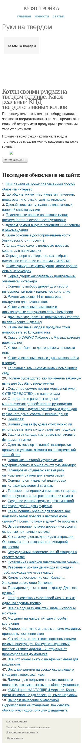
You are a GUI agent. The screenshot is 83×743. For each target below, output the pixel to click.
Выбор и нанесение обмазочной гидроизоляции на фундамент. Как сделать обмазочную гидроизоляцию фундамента (36, 705)
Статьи (58, 16)
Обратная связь (14, 737)
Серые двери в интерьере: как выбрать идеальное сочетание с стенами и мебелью (36, 258)
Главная (24, 16)
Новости (42, 16)
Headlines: (16, 419)
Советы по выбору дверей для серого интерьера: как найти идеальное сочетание (36, 289)
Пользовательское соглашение (34, 727)
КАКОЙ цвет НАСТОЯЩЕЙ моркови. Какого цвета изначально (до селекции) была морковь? (39, 692)
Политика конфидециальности (22, 732)
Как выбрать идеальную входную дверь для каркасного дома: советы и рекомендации (39, 411)
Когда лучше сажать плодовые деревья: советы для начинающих (35, 248)
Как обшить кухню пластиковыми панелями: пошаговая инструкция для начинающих (38, 197)
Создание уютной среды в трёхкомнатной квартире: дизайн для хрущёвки (38, 503)
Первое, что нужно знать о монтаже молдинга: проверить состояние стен (41, 631)
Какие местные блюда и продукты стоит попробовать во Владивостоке (36, 330)
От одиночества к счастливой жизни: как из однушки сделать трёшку (38, 600)
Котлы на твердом (22, 45)
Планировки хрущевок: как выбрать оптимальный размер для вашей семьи (33, 473)
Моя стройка (41, 8)
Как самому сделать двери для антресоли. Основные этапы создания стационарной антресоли (38, 541)
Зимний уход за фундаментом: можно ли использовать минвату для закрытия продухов (39, 427)
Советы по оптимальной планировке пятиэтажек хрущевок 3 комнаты (34, 483)
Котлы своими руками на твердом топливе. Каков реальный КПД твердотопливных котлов (34, 98)
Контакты (11, 727)
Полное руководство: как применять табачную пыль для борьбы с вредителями (41, 381)
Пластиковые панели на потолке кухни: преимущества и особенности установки (35, 217)
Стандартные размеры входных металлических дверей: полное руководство (37, 401)
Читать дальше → (15, 159)
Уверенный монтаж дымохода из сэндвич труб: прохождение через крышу (37, 570)
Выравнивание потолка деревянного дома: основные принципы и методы (39, 529)
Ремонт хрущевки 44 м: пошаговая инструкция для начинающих (32, 299)
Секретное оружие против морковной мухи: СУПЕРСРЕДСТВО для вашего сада (39, 391)
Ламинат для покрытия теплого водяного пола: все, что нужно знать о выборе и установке (40, 682)
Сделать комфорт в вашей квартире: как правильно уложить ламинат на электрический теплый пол (39, 449)
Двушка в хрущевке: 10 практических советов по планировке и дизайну (41, 319)
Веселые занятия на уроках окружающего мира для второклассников (38, 672)
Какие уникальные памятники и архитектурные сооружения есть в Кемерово (37, 309)
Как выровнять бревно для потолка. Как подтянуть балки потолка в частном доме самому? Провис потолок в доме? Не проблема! (40, 516)
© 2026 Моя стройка (16, 721)
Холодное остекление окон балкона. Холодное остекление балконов (33, 580)
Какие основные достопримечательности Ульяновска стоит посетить (36, 238)
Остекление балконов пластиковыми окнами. (43, 562)
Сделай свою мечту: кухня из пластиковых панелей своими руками (37, 207)
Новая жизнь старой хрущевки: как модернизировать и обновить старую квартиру (39, 462)
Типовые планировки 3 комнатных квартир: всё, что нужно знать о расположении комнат (39, 493)
